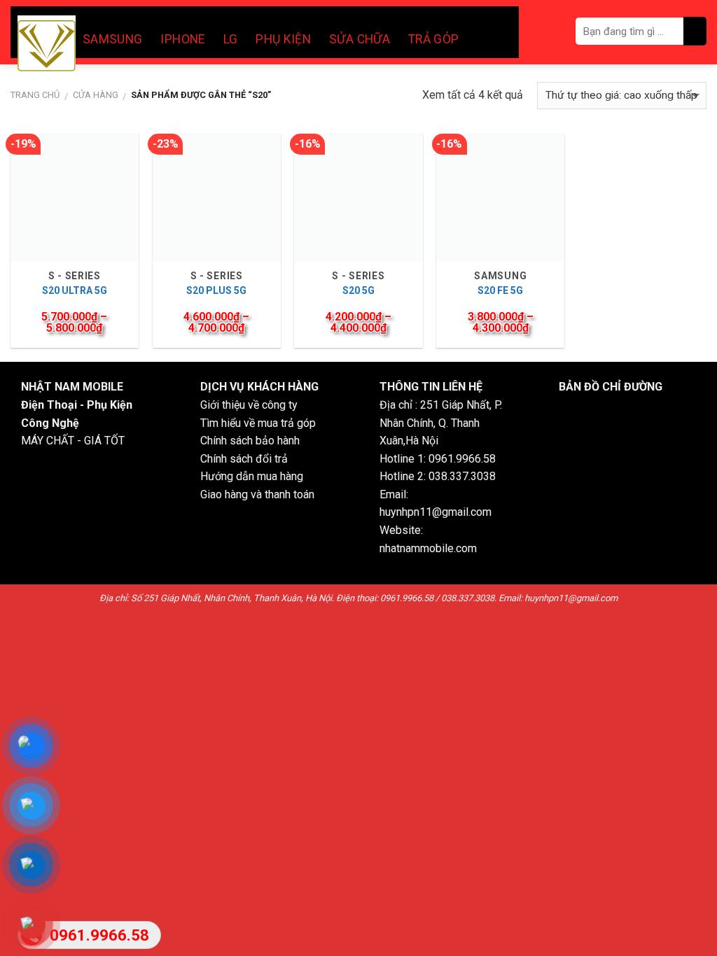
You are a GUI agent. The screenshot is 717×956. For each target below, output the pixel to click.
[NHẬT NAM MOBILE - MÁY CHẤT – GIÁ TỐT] (47, 45)
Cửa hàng (95, 95)
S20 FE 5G (500, 290)
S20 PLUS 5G (216, 290)
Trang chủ (35, 95)
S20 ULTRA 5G (74, 290)
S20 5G (358, 290)
